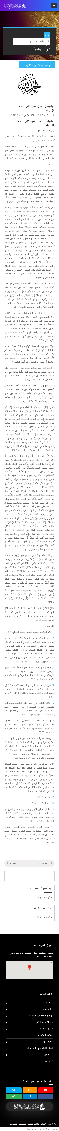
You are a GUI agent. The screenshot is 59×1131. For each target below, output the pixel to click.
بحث (47, 35)
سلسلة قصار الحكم (44, 1022)
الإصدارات (49, 1061)
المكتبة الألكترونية (45, 1035)
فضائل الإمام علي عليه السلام (40, 1048)
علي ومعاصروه (46, 1029)
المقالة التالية (14, 863)
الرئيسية (49, 1003)
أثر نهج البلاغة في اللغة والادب (39, 1016)
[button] (29, 967)
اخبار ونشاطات (47, 1009)
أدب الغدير (48, 1055)
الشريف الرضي (47, 1042)
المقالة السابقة (44, 863)
